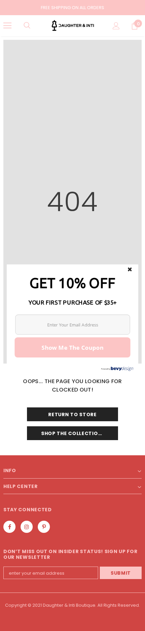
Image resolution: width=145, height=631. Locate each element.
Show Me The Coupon (72, 347)
